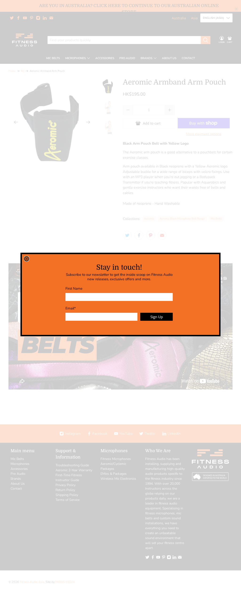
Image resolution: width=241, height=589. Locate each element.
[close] (26, 258)
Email (70, 308)
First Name (73, 288)
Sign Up (156, 316)
